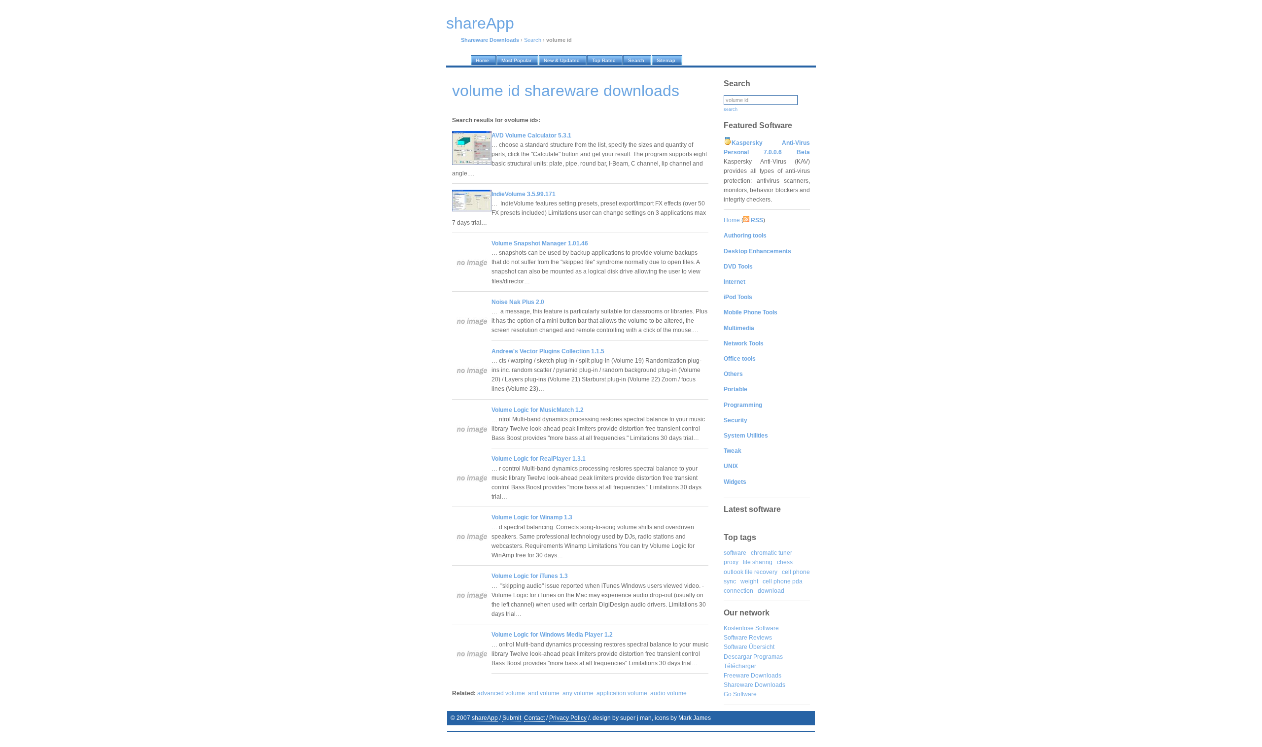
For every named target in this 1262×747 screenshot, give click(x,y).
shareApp (485, 717)
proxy (731, 562)
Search (532, 40)
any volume (578, 693)
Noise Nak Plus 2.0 (517, 302)
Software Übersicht (749, 647)
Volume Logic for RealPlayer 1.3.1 (538, 458)
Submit (511, 717)
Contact (534, 717)
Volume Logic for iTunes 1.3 (529, 576)
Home (732, 220)
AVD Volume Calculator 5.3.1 (531, 135)
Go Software (740, 694)
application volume (621, 693)
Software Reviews (748, 637)
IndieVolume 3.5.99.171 (523, 194)
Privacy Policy (568, 717)
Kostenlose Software (751, 628)
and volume (544, 693)
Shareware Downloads (754, 684)
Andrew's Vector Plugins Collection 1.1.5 (547, 351)
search (730, 109)
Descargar (738, 656)
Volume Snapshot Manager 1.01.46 (539, 243)
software (735, 552)
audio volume (668, 693)
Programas (768, 656)
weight (749, 581)
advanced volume (501, 693)
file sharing (757, 562)
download (771, 590)
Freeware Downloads (752, 675)
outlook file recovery (750, 572)
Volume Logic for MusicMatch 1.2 (537, 410)
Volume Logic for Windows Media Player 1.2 (552, 634)
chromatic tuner (771, 552)
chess (785, 562)
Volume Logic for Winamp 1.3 (531, 517)
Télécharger (740, 666)
